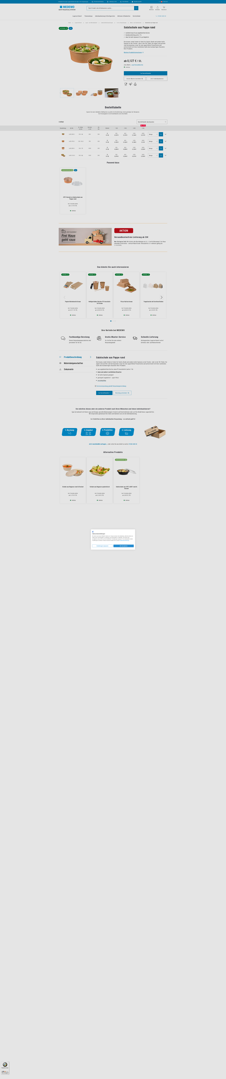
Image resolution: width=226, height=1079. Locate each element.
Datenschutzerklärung (124, 540)
